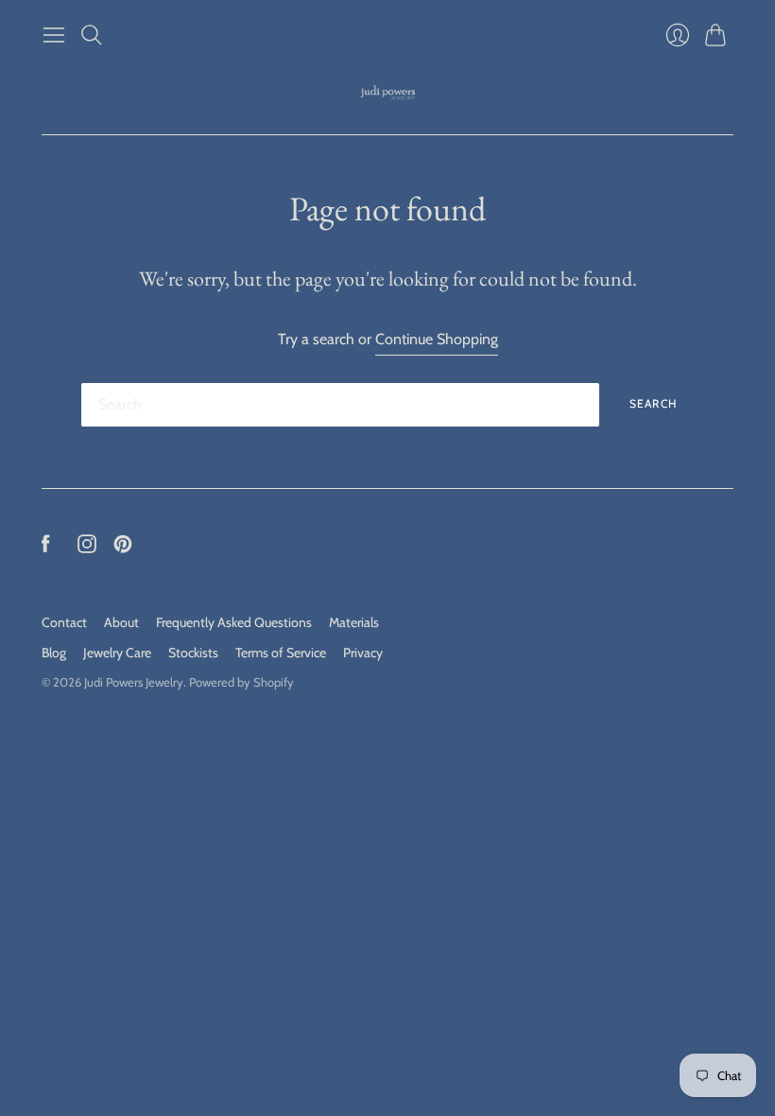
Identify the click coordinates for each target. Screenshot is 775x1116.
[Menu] (54, 35)
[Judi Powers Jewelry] (388, 93)
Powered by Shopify (241, 681)
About (121, 622)
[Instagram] (87, 548)
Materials (354, 622)
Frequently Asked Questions (234, 622)
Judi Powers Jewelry (133, 681)
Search (653, 403)
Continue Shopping (436, 339)
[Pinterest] (122, 548)
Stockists (193, 652)
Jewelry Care (117, 652)
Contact (64, 622)
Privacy (363, 652)
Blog (54, 652)
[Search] (92, 35)
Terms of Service (280, 652)
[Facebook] (46, 548)
